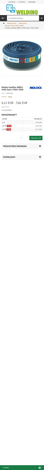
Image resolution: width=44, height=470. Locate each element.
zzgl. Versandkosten (7, 110)
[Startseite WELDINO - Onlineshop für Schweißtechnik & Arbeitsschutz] (22, 9)
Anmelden (32, 2)
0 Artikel (6, 468)
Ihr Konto (22, 2)
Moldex (10, 96)
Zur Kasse (11, 2)
